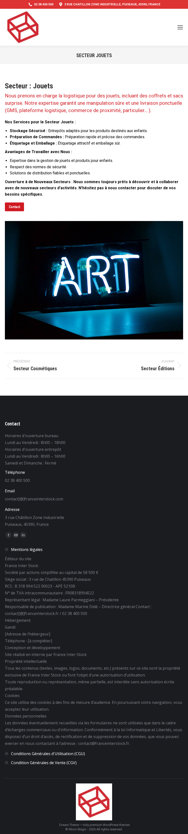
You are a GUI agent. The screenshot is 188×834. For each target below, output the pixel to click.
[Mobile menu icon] (180, 27)
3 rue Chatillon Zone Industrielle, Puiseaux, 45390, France (112, 4)
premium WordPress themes (110, 825)
